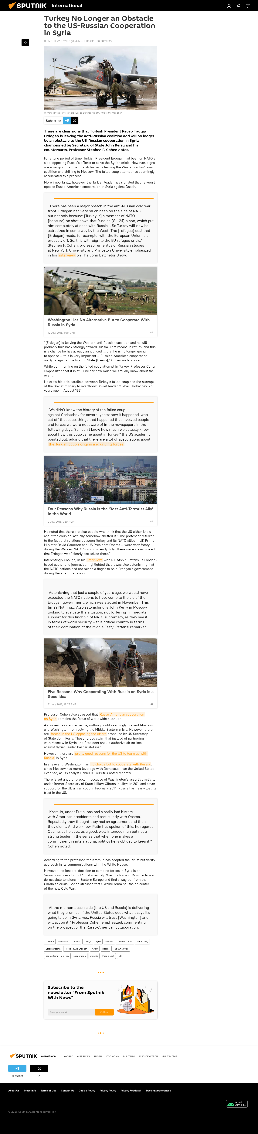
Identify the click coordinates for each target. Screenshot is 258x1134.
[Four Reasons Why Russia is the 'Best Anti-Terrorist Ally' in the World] (100, 480)
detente (94, 955)
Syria (98, 941)
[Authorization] (229, 5)
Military (129, 1056)
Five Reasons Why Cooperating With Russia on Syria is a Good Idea (101, 694)
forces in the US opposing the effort (78, 734)
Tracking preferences (158, 1090)
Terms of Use (48, 1090)
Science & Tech (148, 1056)
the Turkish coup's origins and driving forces (86, 444)
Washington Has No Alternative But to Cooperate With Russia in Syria (99, 322)
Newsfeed (63, 941)
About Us (13, 1090)
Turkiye (87, 941)
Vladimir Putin (125, 941)
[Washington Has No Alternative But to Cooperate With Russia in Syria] (100, 291)
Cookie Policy (87, 1090)
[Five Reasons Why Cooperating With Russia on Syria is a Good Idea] (100, 662)
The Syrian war (120, 948)
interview (67, 255)
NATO (95, 948)
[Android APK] (237, 1104)
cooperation (79, 955)
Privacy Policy (108, 1090)
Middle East (108, 955)
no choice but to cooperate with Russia (120, 764)
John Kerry (142, 941)
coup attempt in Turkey (57, 955)
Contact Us (67, 1090)
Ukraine (109, 941)
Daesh (105, 948)
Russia (76, 941)
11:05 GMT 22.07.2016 (57, 41)
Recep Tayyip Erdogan (76, 948)
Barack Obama (53, 948)
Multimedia (169, 1056)
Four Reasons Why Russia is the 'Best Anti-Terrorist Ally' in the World (100, 511)
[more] (151, 332)
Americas (83, 1056)
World (68, 1056)
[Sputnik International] (29, 10)
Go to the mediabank (112, 112)
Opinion (50, 941)
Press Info (30, 1090)
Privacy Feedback (131, 1090)
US (120, 955)
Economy (112, 1056)
